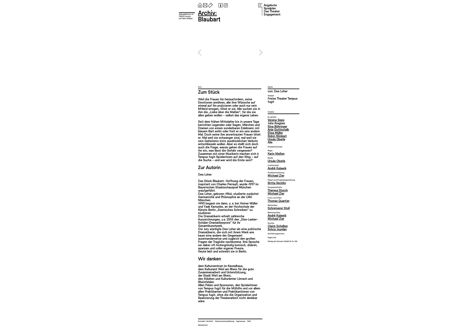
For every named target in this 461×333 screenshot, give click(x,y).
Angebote (270, 5)
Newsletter (203, 325)
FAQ (249, 321)
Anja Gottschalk (278, 129)
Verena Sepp (276, 120)
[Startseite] (199, 4)
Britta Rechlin (277, 183)
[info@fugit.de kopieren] (204, 4)
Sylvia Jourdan (277, 229)
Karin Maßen (276, 153)
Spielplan (270, 8)
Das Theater (272, 11)
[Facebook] (220, 4)
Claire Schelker (278, 226)
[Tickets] (209, 4)
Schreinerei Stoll (279, 208)
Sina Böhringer (277, 126)
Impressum (240, 321)
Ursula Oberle (276, 139)
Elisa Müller (275, 132)
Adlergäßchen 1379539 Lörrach (186, 15)
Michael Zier (276, 175)
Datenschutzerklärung (224, 321)
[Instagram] (225, 4)
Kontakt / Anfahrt (205, 321)
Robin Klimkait (277, 136)
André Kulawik (277, 168)
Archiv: (207, 12)
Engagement (272, 14)
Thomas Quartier (278, 201)
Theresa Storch (278, 190)
